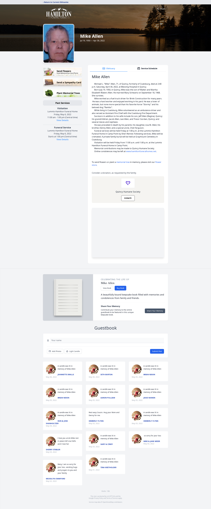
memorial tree (123, 162)
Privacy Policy (98, 498)
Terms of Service (112, 498)
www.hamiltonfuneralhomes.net (141, 151)
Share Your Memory (155, 311)
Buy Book (120, 288)
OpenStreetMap (108, 502)
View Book (107, 288)
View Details (63, 120)
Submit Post (157, 351)
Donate (128, 198)
